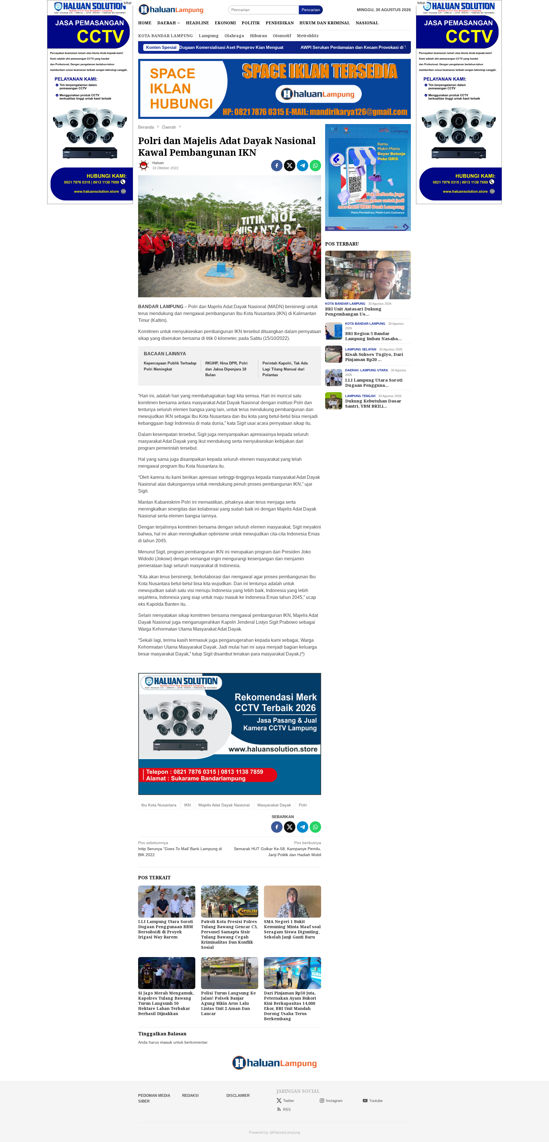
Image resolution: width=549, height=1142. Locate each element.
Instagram (334, 1101)
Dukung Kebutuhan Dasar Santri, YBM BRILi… (373, 403)
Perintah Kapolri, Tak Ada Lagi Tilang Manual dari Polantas (285, 369)
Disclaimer (238, 1095)
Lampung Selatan (360, 349)
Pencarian (311, 9)
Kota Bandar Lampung (345, 303)
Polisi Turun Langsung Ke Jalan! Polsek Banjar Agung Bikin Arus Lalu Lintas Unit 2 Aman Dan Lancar (228, 1003)
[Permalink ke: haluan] (144, 165)
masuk (166, 1042)
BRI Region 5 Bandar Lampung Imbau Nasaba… (373, 335)
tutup (128, 3)
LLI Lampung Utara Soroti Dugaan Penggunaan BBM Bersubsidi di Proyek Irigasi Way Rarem (165, 929)
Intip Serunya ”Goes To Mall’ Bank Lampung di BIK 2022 (180, 848)
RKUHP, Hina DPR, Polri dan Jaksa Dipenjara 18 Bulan (226, 369)
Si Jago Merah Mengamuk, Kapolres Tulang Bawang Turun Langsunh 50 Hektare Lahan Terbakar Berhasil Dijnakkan (166, 1003)
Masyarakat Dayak (274, 805)
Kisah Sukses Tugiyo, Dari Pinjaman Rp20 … (374, 356)
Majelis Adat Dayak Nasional (224, 805)
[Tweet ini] (289, 165)
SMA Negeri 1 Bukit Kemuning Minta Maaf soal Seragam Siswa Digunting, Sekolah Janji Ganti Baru (292, 929)
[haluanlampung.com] (171, 9)
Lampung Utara (374, 370)
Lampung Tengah (360, 395)
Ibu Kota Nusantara (158, 805)
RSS (287, 1109)
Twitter (288, 1101)
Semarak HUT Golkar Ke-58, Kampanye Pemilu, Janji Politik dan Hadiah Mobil (277, 848)
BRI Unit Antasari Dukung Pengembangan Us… (353, 311)
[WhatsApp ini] (315, 165)
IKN (187, 805)
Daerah (352, 370)
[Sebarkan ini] (277, 165)
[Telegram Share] (302, 165)
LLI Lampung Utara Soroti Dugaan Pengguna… (374, 382)
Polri (303, 805)
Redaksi (190, 1095)
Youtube (376, 1101)
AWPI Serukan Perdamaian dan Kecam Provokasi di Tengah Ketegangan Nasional (323, 47)
